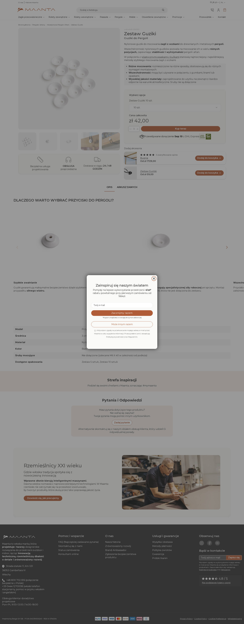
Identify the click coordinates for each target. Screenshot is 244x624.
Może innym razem (122, 324)
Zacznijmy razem (122, 313)
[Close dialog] (154, 278)
